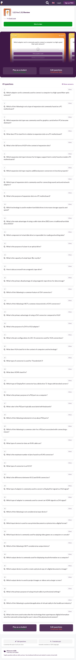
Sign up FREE (69, 3)
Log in (59, 3)
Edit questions (21, 641)
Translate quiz (56, 641)
